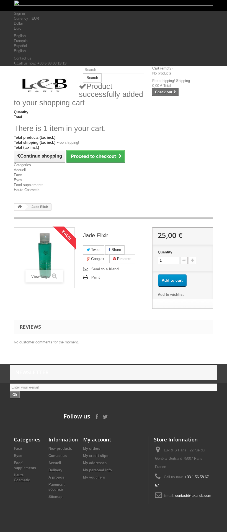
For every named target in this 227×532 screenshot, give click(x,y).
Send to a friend (105, 269)
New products (60, 448)
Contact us (22, 58)
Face (18, 175)
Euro (17, 28)
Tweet (95, 250)
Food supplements (28, 185)
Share (115, 250)
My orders (91, 448)
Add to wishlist (171, 294)
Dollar (18, 23)
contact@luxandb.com (193, 496)
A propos (56, 477)
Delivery (55, 470)
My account (97, 439)
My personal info (97, 470)
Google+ (97, 259)
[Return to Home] (19, 207)
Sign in (19, 13)
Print (95, 277)
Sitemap (55, 497)
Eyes (18, 180)
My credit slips (95, 456)
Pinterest (123, 259)
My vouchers (94, 477)
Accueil (20, 170)
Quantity (165, 252)
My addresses (95, 463)
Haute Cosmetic (27, 190)
